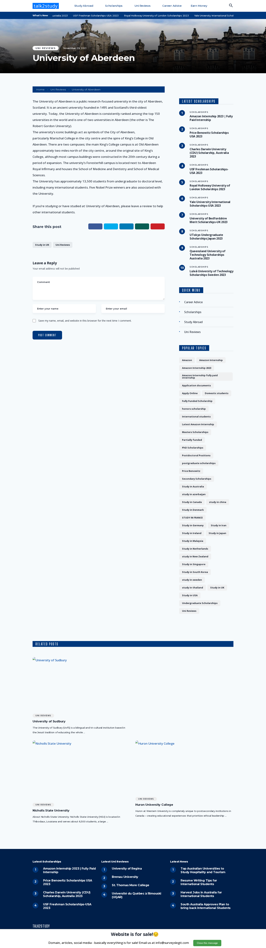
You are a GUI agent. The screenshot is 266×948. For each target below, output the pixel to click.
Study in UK (42, 244)
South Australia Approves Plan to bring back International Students (206, 906)
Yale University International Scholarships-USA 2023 (211, 15)
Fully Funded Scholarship (197, 401)
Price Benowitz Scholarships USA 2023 (209, 134)
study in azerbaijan (194, 494)
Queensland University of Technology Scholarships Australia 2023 (207, 254)
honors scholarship (194, 408)
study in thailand (192, 587)
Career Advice (172, 5)
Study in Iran (218, 525)
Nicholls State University (51, 810)
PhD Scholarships (192, 447)
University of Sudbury (49, 721)
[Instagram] (232, 926)
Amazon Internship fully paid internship (200, 376)
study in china (217, 502)
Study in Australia (193, 486)
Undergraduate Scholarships (200, 603)
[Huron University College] (184, 767)
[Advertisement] (184, 682)
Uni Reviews (142, 5)
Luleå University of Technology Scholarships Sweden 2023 (211, 273)
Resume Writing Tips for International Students (199, 882)
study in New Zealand (195, 556)
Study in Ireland (191, 533)
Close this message (207, 943)
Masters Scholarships (195, 432)
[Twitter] (221, 926)
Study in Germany (193, 525)
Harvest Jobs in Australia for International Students (201, 894)
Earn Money (198, 5)
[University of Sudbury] (81, 684)
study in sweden (192, 579)
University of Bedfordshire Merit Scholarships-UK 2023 (208, 220)
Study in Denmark (193, 509)
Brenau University (125, 877)
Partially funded (192, 439)
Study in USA (190, 595)
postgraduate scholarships (199, 463)
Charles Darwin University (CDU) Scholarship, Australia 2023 (209, 152)
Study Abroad (83, 5)
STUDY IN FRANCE (192, 517)
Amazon (187, 360)
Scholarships (113, 5)
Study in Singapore (193, 564)
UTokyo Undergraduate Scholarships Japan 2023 (206, 236)
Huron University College (154, 804)
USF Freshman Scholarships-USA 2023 (83, 15)
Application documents (196, 385)
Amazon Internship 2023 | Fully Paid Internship (211, 118)
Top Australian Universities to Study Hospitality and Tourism (203, 870)
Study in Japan (217, 533)
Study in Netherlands (195, 548)
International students (196, 416)
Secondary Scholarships (196, 478)
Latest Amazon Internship (198, 424)
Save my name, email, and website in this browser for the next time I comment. (85, 320)
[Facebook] (216, 926)
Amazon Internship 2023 (196, 368)
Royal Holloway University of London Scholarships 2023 (143, 15)
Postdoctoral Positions (196, 455)
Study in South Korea (195, 572)
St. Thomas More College (130, 885)
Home (40, 89)
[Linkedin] (226, 926)
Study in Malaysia (192, 541)
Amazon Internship (211, 360)
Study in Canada (192, 502)
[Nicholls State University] (81, 770)
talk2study (46, 6)
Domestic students (216, 393)
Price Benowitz (191, 471)
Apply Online (190, 393)
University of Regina (127, 868)
